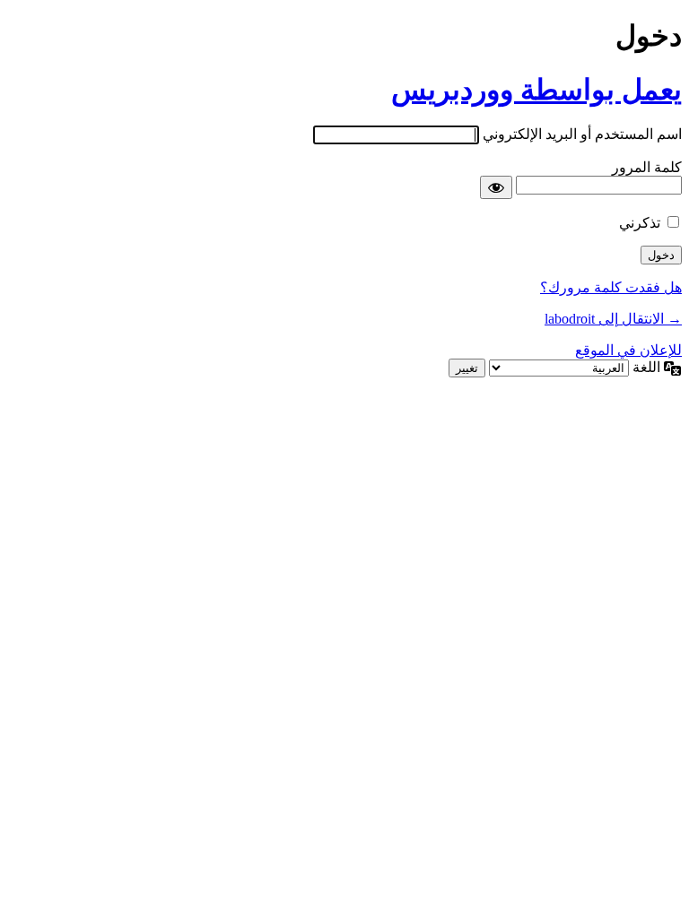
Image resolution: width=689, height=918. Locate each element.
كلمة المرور (647, 167)
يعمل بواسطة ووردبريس (536, 90)
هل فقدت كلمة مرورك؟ (611, 287)
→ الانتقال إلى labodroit (613, 318)
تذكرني (639, 222)
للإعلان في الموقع (628, 350)
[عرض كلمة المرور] (496, 187)
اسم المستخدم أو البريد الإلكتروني (582, 134)
